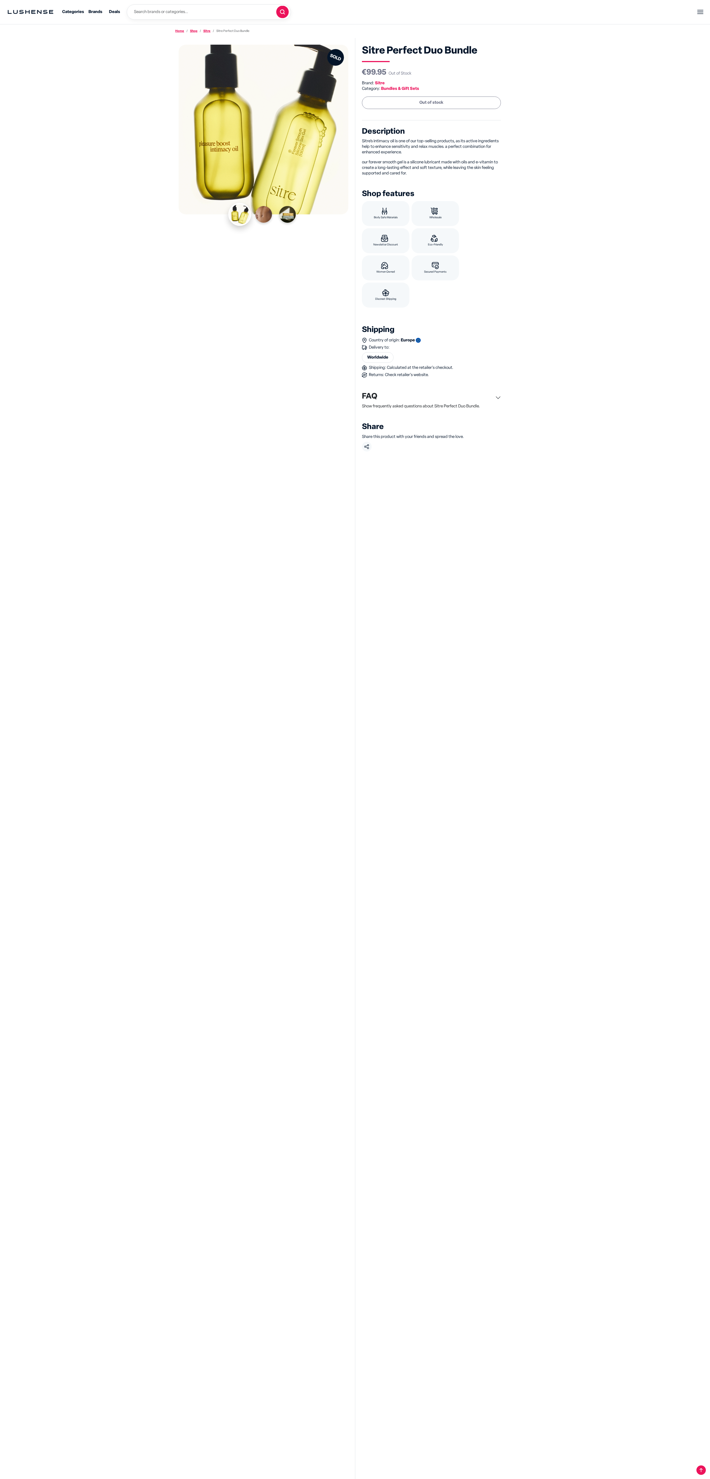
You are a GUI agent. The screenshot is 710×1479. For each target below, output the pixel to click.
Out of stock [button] (431, 102)
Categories (73, 12)
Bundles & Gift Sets (400, 89)
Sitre (207, 30)
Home (179, 30)
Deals (114, 12)
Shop (193, 30)
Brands (95, 12)
